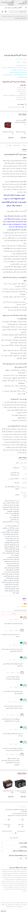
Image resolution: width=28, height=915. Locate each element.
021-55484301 (11, 2)
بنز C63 (17, 502)
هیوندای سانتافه (8, 590)
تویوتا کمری (16, 580)
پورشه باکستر (6, 505)
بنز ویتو (4, 502)
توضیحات (24, 145)
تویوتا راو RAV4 (10, 578)
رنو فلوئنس (5, 528)
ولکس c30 (16, 574)
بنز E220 (13, 502)
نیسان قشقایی (7, 561)
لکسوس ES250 (15, 548)
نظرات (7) (9, 145)
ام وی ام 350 (12, 500)
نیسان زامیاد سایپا (15, 561)
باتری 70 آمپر (19, 67)
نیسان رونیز (13, 586)
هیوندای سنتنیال (8, 567)
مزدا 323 (4, 553)
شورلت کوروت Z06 (14, 542)
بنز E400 (9, 502)
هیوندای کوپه (16, 569)
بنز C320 (6, 500)
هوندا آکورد (16, 565)
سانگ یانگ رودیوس (14, 532)
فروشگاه (22, 16)
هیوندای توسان (16, 590)
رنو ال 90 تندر (11, 528)
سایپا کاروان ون (6, 534)
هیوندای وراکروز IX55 (14, 571)
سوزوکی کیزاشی (9, 538)
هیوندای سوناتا (16, 592)
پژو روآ (12, 576)
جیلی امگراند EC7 (15, 515)
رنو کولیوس (10, 580)
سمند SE (12, 536)
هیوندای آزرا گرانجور (8, 588)
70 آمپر (17, 462)
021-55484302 (4, 2)
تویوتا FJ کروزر (7, 576)
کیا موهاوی (6, 546)
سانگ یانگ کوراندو (6, 532)
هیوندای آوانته (11, 565)
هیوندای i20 (7, 586)
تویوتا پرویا (5, 509)
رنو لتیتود (17, 530)
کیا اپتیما (3, 582)
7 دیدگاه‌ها (18, 62)
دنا (6, 525)
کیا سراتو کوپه (12, 544)
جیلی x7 (7, 513)
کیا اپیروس (16, 584)
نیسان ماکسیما (16, 563)
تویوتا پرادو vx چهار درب (13, 509)
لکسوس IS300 (16, 551)
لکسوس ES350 (8, 548)
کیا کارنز (17, 546)
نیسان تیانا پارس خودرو (8, 559)
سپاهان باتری (16, 16)
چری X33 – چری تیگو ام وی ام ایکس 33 (11, 522)
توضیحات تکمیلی (16, 145)
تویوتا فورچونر (16, 511)
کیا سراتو (11, 584)
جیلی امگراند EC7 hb (14, 517)
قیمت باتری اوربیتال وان (8, 74)
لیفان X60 (9, 553)
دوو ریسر (17, 528)
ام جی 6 (17, 500)
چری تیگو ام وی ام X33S (12, 525)
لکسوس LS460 (8, 551)
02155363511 (11, 5)
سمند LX (17, 536)
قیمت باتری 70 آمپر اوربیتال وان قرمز (18, 72)
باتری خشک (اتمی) (15, 472)
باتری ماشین (4, 67)
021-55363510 (10, 3)
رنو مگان (6, 580)
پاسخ (11, 619)
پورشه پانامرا (16, 507)
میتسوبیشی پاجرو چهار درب (13, 557)
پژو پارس (17, 576)
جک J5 (10, 513)
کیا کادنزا (6, 584)
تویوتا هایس (9, 511)
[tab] (24, 145)
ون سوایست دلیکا (10, 574)
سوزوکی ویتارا (16, 582)
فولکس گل (7, 542)
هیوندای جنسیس (15, 567)
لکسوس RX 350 (15, 553)
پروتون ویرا (16, 505)
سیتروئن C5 (16, 540)
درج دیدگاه (14, 613)
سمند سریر (7, 536)
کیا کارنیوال (12, 546)
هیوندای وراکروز (9, 569)
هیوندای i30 (16, 588)
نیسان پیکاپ (16, 559)
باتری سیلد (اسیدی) (14, 474)
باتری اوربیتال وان (9, 16)
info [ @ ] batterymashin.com (23, 3)
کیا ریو (17, 544)
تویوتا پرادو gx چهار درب (7, 507)
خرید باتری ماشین (22, 69)
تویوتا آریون (16, 578)
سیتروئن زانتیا (9, 582)
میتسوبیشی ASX (15, 555)
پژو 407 (11, 505)
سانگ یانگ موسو (14, 534)
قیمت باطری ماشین (22, 77)
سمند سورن (16, 538)
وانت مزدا (6, 571)
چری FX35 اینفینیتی (14, 519)
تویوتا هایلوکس (16, 513)
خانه (26, 16)
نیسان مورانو (9, 563)
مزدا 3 (17, 586)
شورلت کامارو (10, 540)
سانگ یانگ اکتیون (11, 530)
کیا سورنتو (6, 544)
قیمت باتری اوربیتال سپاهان (20, 74)
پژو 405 (3, 574)
